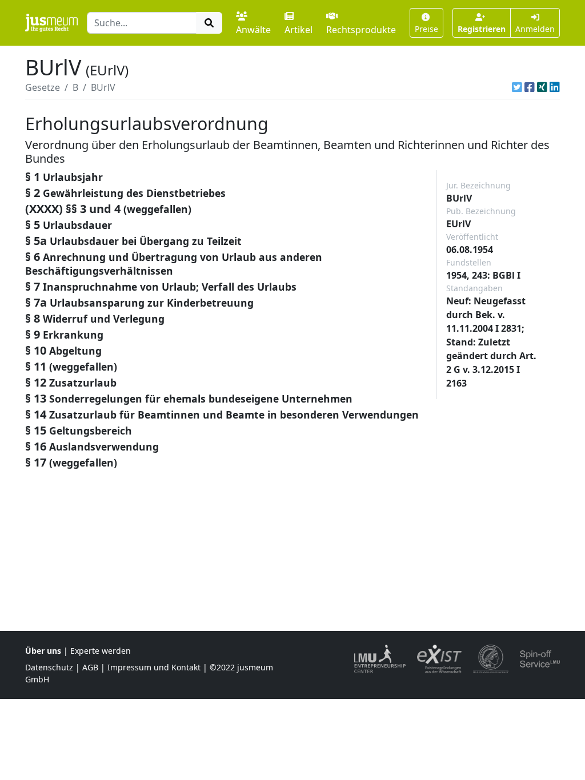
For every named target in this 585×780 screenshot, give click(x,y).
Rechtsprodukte (361, 29)
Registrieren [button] (482, 28)
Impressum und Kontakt (154, 667)
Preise (426, 28)
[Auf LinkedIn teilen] (555, 87)
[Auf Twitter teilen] (517, 87)
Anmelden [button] (535, 28)
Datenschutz (49, 667)
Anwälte (253, 29)
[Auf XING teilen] (542, 87)
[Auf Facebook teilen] (529, 87)
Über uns (43, 650)
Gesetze (42, 87)
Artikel (298, 29)
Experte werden (100, 650)
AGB (90, 667)
